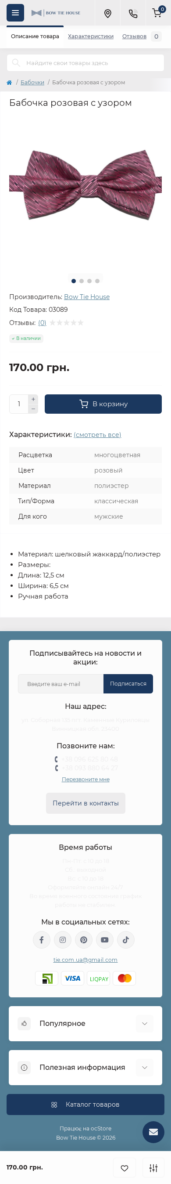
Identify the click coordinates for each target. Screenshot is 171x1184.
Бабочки (32, 82)
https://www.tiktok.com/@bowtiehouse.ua (126, 940)
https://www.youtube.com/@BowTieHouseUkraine (105, 940)
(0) (42, 323)
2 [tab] (81, 281)
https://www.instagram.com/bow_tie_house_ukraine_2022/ (62, 940)
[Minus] (33, 409)
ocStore (101, 1128)
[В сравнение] (153, 1167)
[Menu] (15, 13)
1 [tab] (73, 281)
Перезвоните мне (86, 779)
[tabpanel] (85, 190)
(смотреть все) (97, 435)
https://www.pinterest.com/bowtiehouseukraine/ (84, 940)
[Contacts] (133, 12)
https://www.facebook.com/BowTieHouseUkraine (41, 940)
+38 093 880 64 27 (90, 768)
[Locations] (107, 12)
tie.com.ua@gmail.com (85, 960)
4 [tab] (97, 281)
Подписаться (128, 683)
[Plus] (33, 399)
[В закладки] (124, 1167)
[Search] (16, 63)
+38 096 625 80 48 (89, 759)
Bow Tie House (87, 297)
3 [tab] (89, 281)
